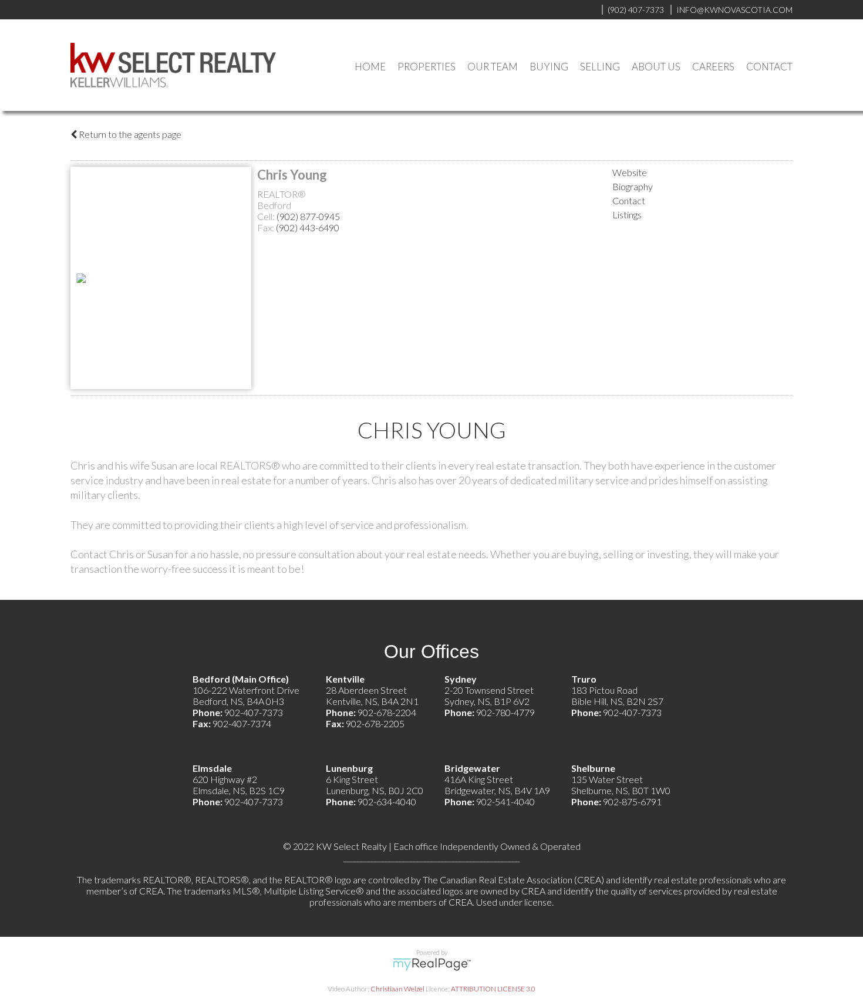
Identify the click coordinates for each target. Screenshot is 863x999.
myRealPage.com (431, 964)
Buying (549, 66)
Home (370, 66)
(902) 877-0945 (308, 216)
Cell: (267, 216)
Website (629, 172)
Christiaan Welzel (397, 988)
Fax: (266, 227)
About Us (656, 66)
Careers (713, 66)
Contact (769, 66)
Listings (627, 214)
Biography (632, 186)
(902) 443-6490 (307, 227)
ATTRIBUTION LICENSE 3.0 (493, 988)
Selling (600, 66)
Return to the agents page (129, 134)
